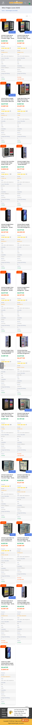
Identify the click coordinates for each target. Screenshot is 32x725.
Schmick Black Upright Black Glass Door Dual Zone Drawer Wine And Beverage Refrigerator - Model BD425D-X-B (7, 101)
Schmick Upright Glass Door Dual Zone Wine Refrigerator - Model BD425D (7, 290)
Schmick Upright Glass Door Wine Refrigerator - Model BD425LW (7, 352)
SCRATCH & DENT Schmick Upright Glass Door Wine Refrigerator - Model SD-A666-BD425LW (23, 604)
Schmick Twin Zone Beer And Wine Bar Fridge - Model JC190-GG (7, 163)
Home (3, 10)
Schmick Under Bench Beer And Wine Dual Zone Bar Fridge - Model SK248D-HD (23, 540)
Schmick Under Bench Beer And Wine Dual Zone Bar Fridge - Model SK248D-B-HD (7, 603)
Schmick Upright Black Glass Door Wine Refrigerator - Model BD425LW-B (23, 290)
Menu (3, 3)
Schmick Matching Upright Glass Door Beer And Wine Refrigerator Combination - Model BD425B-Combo (24, 353)
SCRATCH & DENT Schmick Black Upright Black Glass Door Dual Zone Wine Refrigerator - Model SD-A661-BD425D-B (7, 665)
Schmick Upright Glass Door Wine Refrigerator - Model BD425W (23, 163)
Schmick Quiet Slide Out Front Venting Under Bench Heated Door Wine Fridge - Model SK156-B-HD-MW (23, 478)
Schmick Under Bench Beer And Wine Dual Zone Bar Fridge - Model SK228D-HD (7, 477)
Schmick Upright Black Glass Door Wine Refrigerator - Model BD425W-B (7, 227)
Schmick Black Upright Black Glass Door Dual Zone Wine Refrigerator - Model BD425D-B (23, 227)
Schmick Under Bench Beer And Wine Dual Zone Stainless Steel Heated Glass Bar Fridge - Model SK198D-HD (24, 416)
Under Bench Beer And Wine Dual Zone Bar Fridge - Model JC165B (7, 415)
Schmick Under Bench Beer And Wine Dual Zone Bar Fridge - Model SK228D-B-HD (7, 38)
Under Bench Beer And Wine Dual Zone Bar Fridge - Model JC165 (23, 100)
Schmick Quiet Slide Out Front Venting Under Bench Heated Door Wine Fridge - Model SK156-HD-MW (7, 541)
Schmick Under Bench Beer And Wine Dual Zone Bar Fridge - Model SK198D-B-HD (23, 38)
